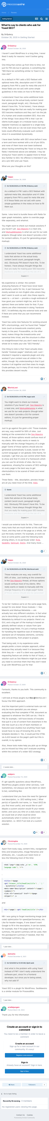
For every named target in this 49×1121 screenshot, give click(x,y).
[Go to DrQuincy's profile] (4, 47)
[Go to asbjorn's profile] (4, 775)
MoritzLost (31, 569)
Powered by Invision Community (24, 1118)
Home (4, 12)
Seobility (6, 543)
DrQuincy (8, 34)
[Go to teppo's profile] (4, 178)
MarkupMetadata (14, 232)
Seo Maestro (23, 229)
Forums (14, 12)
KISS (35, 483)
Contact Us (20, 1115)
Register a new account (24, 1055)
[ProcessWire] (13, 4)
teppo (29, 397)
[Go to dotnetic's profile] (4, 955)
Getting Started (27, 37)
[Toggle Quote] (6, 186)
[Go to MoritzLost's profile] (4, 389)
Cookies (30, 1115)
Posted (17, 48)
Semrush (15, 543)
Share (12, 1085)
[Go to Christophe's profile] (4, 842)
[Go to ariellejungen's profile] (4, 1008)
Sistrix (23, 543)
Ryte (38, 540)
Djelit (28, 963)
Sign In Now (24, 1071)
